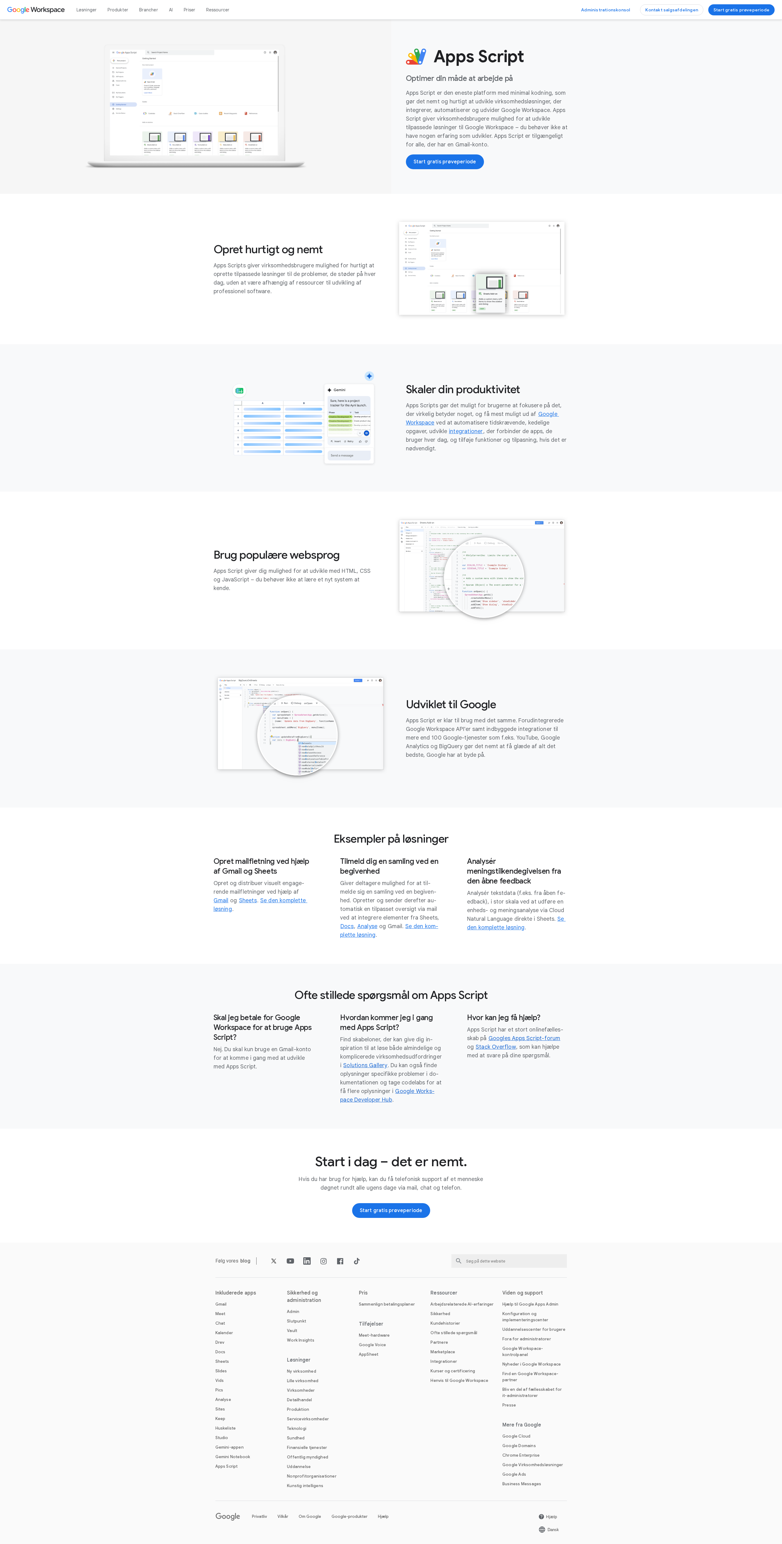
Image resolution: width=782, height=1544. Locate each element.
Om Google (310, 1516)
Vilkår (282, 1516)
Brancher (148, 10)
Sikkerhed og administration (304, 1296)
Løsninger (87, 10)
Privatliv (259, 1516)
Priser (189, 10)
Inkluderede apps (235, 1293)
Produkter (118, 10)
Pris (363, 1293)
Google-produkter (349, 1516)
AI (171, 10)
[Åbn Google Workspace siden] (36, 10)
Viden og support (522, 1293)
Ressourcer (217, 10)
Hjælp (383, 1516)
